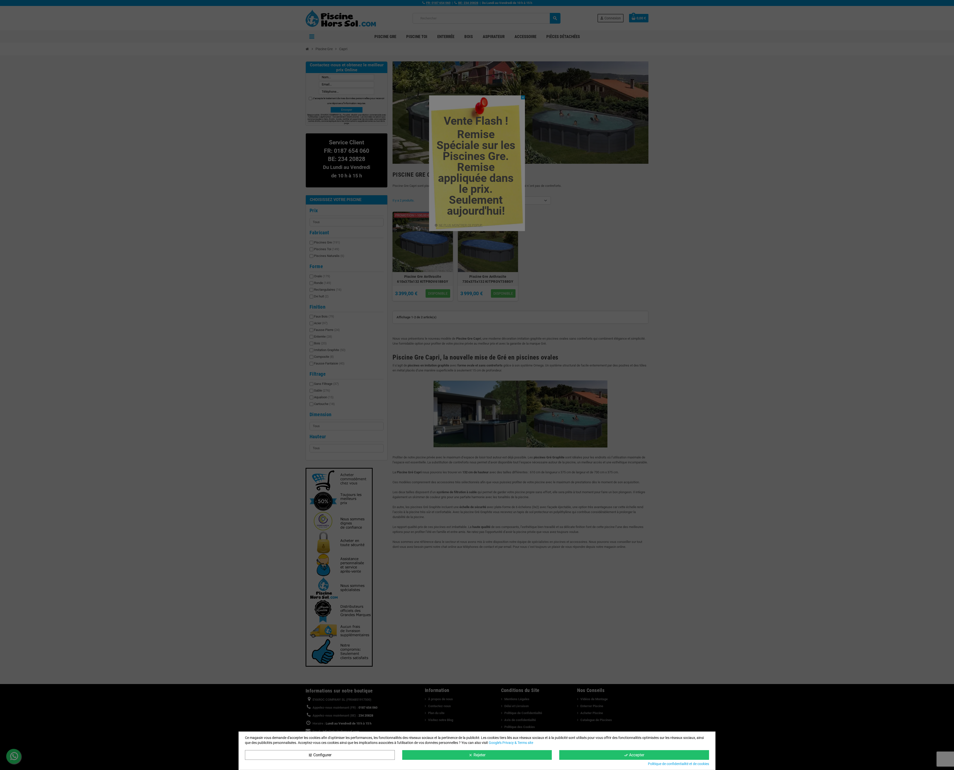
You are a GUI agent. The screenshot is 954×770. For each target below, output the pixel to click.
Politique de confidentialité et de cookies (678, 764)
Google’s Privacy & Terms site (511, 743)
